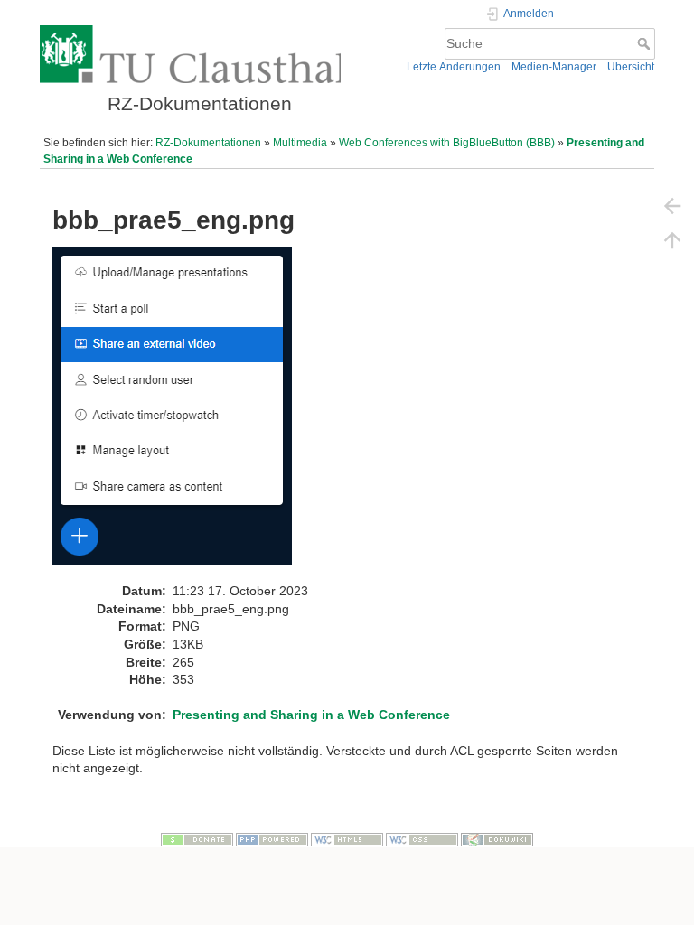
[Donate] (197, 839)
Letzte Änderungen (454, 67)
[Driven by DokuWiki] (497, 839)
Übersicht (630, 67)
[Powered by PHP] (272, 839)
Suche (645, 43)
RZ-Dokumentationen (208, 142)
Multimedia (300, 142)
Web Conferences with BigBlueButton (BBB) (447, 142)
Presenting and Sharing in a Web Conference (311, 714)
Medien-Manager (553, 67)
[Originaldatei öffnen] (181, 413)
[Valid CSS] (422, 839)
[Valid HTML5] (347, 839)
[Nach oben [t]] (672, 239)
